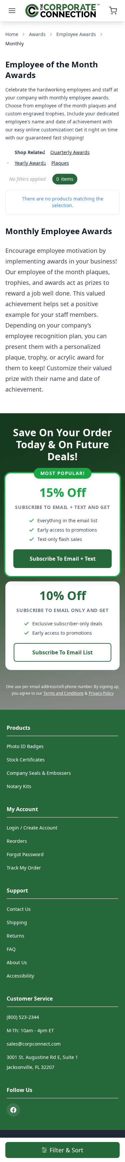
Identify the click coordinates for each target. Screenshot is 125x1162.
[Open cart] (113, 10)
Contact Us (19, 909)
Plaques (60, 163)
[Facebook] (13, 1110)
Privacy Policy (101, 693)
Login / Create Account (32, 827)
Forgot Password (25, 854)
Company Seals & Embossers (39, 773)
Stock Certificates (26, 759)
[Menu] (12, 10)
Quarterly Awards (70, 152)
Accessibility (20, 976)
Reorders (17, 841)
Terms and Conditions (63, 693)
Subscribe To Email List (62, 652)
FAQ (11, 949)
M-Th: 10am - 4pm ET (30, 1030)
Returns (15, 936)
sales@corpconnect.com (34, 1044)
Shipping (17, 922)
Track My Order (24, 867)
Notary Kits (19, 786)
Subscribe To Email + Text (63, 558)
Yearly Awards (30, 163)
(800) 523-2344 (23, 1017)
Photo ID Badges (25, 746)
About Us (17, 962)
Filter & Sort (66, 1150)
